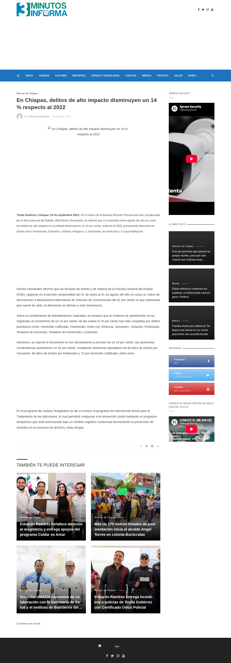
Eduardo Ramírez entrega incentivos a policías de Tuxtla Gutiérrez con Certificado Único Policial (123, 602)
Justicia (130, 75)
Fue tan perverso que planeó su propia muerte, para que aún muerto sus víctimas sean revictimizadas (191, 256)
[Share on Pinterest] (152, 446)
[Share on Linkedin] (157, 446)
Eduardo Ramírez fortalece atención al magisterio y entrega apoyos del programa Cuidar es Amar (51, 529)
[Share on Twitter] (146, 446)
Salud (178, 75)
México (146, 75)
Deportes (78, 75)
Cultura (60, 75)
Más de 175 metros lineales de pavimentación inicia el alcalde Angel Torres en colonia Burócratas (125, 529)
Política (162, 75)
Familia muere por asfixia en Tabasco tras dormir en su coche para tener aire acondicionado (191, 330)
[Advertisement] (115, 44)
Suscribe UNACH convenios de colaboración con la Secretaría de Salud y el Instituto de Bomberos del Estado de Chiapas (50, 602)
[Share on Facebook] (140, 446)
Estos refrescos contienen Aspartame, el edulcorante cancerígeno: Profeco (191, 292)
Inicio (29, 75)
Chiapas (44, 75)
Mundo (175, 283)
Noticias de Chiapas (27, 93)
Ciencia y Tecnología (105, 75)
